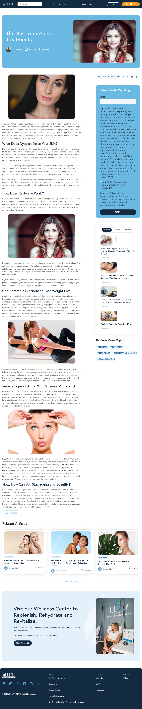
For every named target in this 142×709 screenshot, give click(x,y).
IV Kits (91, 4)
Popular (107, 230)
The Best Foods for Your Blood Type (116, 324)
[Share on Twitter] (127, 76)
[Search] (20, 4)
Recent (117, 230)
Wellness (102, 347)
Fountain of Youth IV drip (43, 394)
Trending (128, 230)
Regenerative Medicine (125, 353)
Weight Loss (104, 353)
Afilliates (126, 675)
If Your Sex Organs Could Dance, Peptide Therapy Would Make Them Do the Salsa (118, 251)
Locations (53, 684)
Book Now (130, 4)
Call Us (98, 684)
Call (113, 4)
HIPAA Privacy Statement (59, 678)
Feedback (100, 690)
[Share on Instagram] (132, 76)
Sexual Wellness (106, 359)
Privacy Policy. (117, 193)
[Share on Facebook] (123, 76)
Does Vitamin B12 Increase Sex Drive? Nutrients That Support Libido (117, 277)
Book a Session (11, 513)
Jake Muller (17, 49)
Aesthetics (116, 347)
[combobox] (30, 4)
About (51, 675)
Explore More (71, 581)
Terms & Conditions (56, 696)
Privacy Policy (54, 690)
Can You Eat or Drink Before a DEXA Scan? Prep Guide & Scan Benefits (117, 301)
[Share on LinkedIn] (136, 76)
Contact (99, 675)
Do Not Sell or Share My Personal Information (67, 702)
